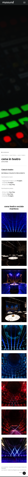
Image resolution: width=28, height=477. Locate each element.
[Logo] (8, 2)
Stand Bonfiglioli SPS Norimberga (17, 470)
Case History (12, 155)
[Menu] (24, 2)
